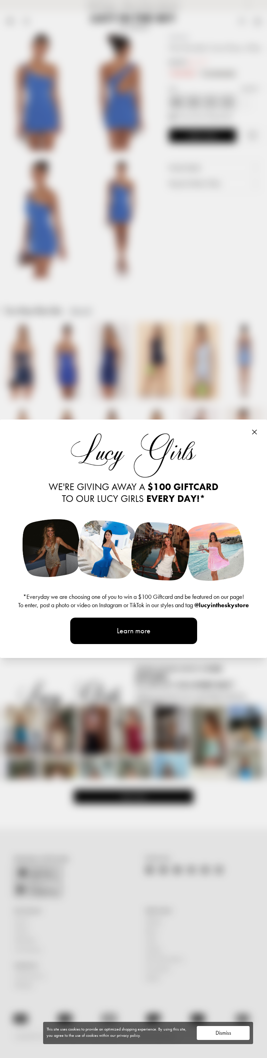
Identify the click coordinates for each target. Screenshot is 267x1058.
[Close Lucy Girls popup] (254, 432)
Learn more (134, 631)
